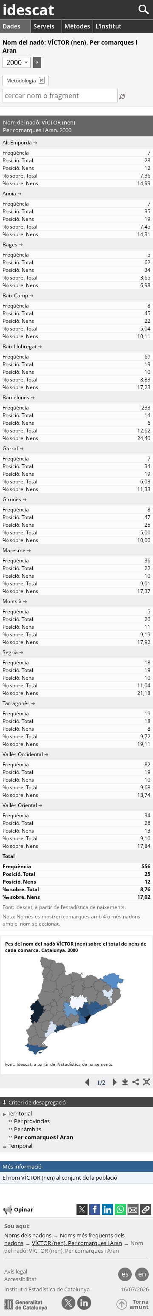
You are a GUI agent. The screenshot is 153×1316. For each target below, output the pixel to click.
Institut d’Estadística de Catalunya (47, 1289)
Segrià (10, 652)
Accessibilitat (20, 1279)
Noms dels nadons (27, 1235)
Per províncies (32, 1121)
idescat (28, 10)
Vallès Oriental (20, 805)
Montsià (12, 601)
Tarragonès (16, 703)
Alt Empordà (17, 142)
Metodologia (21, 80)
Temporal (20, 1145)
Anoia (9, 193)
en (142, 1274)
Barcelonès (16, 397)
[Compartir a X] (82, 1209)
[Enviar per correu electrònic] (133, 1209)
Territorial (20, 1113)
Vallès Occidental (23, 754)
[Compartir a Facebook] (94, 1209)
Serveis (44, 26)
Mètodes (77, 26)
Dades (11, 26)
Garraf (10, 448)
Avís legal (15, 1271)
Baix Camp (15, 295)
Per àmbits (27, 1129)
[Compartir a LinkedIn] (107, 1209)
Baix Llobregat (20, 346)
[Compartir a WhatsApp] (120, 1209)
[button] (145, 1209)
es (125, 1274)
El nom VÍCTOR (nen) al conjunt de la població (60, 1177)
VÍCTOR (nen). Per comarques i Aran (77, 1243)
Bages (10, 244)
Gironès (12, 499)
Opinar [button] (23, 1209)
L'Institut (109, 26)
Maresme (14, 550)
